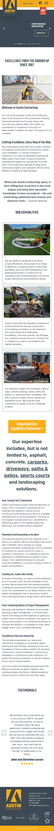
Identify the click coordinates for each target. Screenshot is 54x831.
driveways (17, 468)
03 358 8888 (34, 803)
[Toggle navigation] (46, 3)
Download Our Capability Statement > (27, 426)
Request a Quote (28, 3)
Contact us (41, 33)
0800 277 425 (34, 801)
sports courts (35, 475)
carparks (37, 462)
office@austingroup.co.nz (39, 805)
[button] (4, 28)
